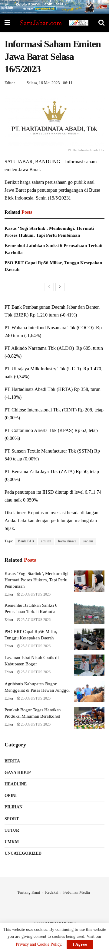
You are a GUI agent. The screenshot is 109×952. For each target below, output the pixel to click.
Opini (11, 795)
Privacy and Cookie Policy (38, 944)
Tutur (12, 830)
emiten (46, 541)
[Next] (59, 287)
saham (88, 541)
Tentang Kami (28, 892)
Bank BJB (26, 541)
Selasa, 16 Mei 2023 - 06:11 (50, 82)
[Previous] (49, 287)
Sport (12, 819)
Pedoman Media (76, 892)
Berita (12, 761)
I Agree (80, 944)
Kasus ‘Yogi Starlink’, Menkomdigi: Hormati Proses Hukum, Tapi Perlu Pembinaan (37, 580)
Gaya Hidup (18, 772)
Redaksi (51, 892)
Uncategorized (23, 853)
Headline (16, 784)
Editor (10, 82)
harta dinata (67, 541)
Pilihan (13, 807)
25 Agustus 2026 (35, 594)
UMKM (12, 842)
